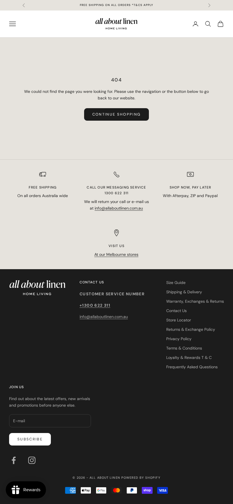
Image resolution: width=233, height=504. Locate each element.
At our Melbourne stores (116, 254)
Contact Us (176, 310)
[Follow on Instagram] (31, 460)
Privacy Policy (179, 338)
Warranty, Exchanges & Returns (195, 301)
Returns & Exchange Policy (190, 329)
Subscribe (30, 439)
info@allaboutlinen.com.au (119, 208)
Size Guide (176, 282)
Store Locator (178, 320)
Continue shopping (116, 114)
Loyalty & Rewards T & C (189, 357)
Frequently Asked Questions (192, 366)
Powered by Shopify (141, 478)
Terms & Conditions (184, 348)
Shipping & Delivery (184, 291)
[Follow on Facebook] (13, 460)
